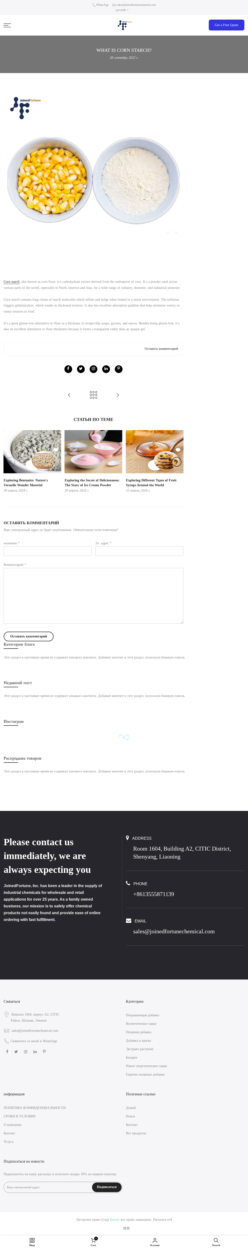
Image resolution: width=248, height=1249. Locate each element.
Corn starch (11, 282)
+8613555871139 (153, 894)
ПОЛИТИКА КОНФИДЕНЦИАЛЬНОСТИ (35, 1108)
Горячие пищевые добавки (145, 1074)
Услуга (8, 1142)
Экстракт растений (139, 1049)
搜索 (126, 1228)
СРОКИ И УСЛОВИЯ (19, 1116)
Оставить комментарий (161, 349)
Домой (131, 1108)
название (12, 543)
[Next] (176, 462)
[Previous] (10, 462)
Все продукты (136, 1133)
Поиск (130, 1116)
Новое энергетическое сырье (146, 1066)
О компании (13, 1125)
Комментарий (15, 565)
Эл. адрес (103, 543)
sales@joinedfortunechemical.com (136, 5)
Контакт (9, 1133)
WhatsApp (102, 5)
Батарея (131, 1057)
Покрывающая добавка (142, 1015)
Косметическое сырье (141, 1023)
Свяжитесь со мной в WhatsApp (34, 1041)
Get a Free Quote (226, 25)
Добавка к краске (138, 1040)
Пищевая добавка (138, 1032)
